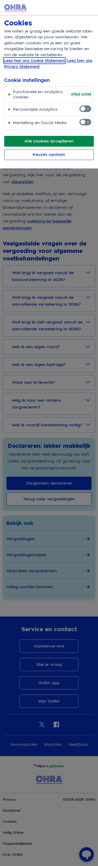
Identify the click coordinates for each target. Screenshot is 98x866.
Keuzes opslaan (49, 154)
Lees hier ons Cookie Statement (34, 60)
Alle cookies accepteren (48, 141)
